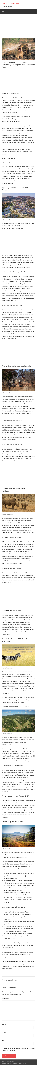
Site (3, 1040)
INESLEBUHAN (10, 3)
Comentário (6, 998)
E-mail (4, 1032)
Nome (4, 1024)
